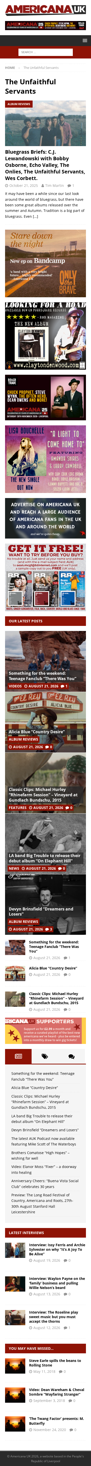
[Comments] (71, 1056)
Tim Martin (54, 185)
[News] (15, 1366)
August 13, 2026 (46, 1294)
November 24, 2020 (49, 1429)
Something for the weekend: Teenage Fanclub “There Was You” (42, 675)
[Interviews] (15, 1250)
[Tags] (45, 1056)
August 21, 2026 (43, 686)
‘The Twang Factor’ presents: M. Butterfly (56, 1420)
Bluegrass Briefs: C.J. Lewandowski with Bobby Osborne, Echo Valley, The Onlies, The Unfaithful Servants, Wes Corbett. (45, 165)
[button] (84, 40)
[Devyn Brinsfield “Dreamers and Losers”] (45, 904)
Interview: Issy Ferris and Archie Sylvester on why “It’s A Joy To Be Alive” (57, 1249)
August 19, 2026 (46, 1260)
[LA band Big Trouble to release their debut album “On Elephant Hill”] (45, 843)
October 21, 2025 (23, 185)
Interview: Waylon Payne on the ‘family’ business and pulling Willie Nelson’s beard (57, 1283)
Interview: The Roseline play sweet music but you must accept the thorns (53, 1317)
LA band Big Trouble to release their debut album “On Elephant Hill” (44, 858)
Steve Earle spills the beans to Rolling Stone (55, 1363)
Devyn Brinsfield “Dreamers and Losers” (41, 911)
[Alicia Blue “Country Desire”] (45, 722)
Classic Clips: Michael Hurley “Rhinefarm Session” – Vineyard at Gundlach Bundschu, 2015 (43, 795)
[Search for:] (45, 52)
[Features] (15, 1424)
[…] (35, 216)
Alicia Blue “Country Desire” (37, 732)
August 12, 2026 (46, 1327)
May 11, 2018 (44, 1371)
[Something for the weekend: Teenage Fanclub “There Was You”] (45, 661)
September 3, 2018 (49, 1400)
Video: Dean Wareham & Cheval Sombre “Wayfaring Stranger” (56, 1392)
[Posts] (18, 1056)
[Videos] (15, 1395)
